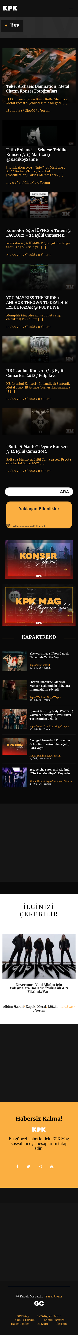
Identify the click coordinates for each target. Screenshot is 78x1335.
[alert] (39, 526)
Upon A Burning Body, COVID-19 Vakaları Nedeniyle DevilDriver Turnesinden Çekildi (51, 714)
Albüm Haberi (37, 781)
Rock (47, 665)
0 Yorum (39, 1010)
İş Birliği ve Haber (49, 1316)
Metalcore (58, 781)
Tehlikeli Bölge (45, 697)
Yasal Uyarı (53, 1296)
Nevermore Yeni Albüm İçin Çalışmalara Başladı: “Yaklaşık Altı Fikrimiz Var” (39, 988)
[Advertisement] (39, 843)
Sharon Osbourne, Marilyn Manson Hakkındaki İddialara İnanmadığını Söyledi (50, 685)
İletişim (61, 1324)
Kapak (33, 665)
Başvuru (42, 1324)
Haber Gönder (20, 1324)
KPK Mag (23, 1316)
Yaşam (57, 697)
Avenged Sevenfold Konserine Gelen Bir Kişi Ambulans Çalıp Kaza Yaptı (50, 744)
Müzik (40, 665)
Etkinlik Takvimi (25, 1320)
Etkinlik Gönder (54, 1320)
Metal (32, 755)
